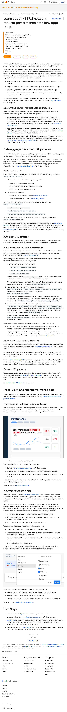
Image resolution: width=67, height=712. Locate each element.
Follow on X (27, 666)
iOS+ (8, 56)
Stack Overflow (49, 663)
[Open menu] (3, 2)
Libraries (4, 669)
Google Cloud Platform (8, 694)
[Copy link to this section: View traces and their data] (33, 491)
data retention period (17, 360)
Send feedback (56, 18)
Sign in (63, 2)
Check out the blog (29, 660)
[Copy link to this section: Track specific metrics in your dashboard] (48, 404)
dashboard (23, 166)
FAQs (46, 674)
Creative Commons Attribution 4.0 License (52, 644)
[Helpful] (59, 14)
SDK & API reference (7, 663)
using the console (55, 100)
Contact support (49, 660)
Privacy (9, 704)
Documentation (8, 7)
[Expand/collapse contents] (14, 32)
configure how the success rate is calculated (21, 140)
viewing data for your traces (24, 602)
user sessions (27, 627)
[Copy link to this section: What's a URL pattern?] (23, 171)
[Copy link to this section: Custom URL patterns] (28, 369)
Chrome (4, 688)
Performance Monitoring (28, 7)
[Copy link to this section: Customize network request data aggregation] (53, 108)
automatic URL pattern (10, 229)
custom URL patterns (37, 199)
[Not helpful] (62, 14)
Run (37, 14)
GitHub (4, 671)
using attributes (24, 614)
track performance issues (32, 617)
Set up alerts (11, 620)
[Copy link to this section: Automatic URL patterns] (30, 237)
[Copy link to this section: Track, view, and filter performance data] (56, 390)
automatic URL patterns (40, 196)
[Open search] (42, 2)
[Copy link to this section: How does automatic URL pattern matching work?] (46, 248)
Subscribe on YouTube (30, 669)
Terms (3, 704)
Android (17, 56)
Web (25, 56)
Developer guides (7, 660)
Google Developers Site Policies (54, 646)
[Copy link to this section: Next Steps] (19, 609)
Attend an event (28, 671)
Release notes (49, 669)
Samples (4, 666)
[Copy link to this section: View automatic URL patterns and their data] (40, 341)
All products (5, 696)
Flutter (33, 56)
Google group (49, 666)
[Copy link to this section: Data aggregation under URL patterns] (52, 149)
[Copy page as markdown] (11, 27)
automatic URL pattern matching (30, 375)
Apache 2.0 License (29, 646)
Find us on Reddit (28, 663)
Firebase (5, 14)
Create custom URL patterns (15, 383)
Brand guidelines (50, 671)
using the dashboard (22, 485)
